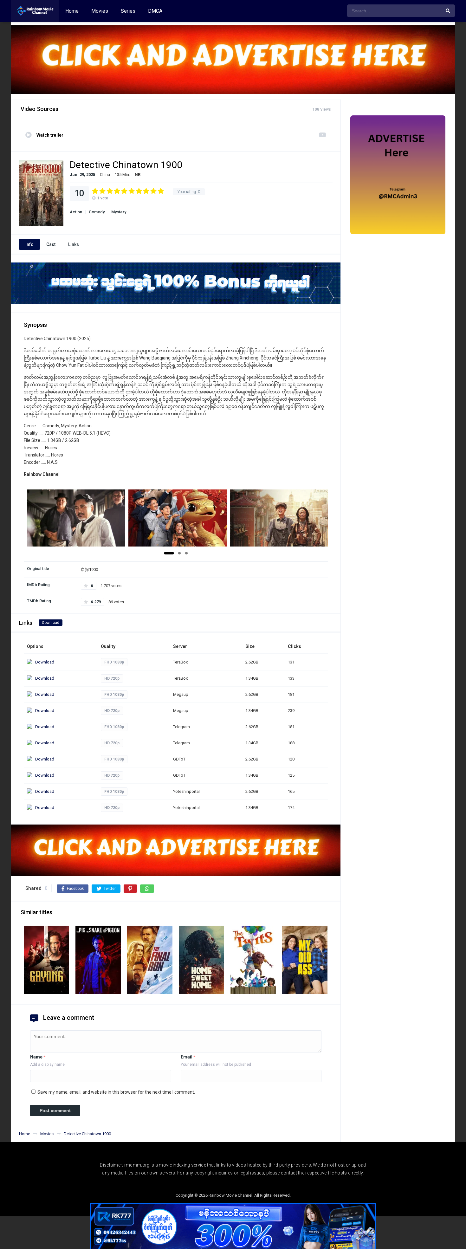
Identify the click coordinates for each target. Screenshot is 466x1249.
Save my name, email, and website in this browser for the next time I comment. (116, 1092)
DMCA (155, 11)
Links (73, 244)
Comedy (97, 212)
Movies (99, 11)
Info (29, 244)
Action (76, 212)
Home (72, 11)
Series (128, 11)
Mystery (118, 212)
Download (50, 622)
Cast (50, 244)
